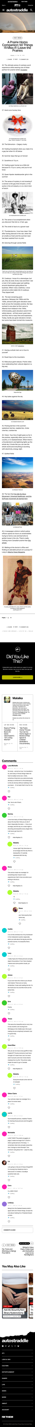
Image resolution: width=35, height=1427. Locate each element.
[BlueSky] (18, 1346)
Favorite (15, 59)
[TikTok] (9, 1346)
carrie (10, 1113)
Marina (10, 814)
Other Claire (12, 1094)
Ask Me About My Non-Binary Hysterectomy (14, 1311)
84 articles (25, 718)
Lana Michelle (13, 766)
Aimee (10, 975)
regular (31, 631)
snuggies (24, 70)
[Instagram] (3, 1346)
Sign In (3, 5)
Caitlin (10, 929)
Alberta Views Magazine (16, 552)
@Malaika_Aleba (17, 715)
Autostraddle (13, 1)
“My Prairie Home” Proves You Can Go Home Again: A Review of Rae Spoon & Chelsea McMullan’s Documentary (25, 736)
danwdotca (21, 346)
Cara (9, 1186)
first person (17, 38)
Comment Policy (28, 1424)
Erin (9, 1002)
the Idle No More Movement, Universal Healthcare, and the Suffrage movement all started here (17, 496)
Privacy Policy (21, 1424)
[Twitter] (12, 1346)
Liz (9, 1161)
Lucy (9, 953)
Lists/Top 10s (22, 631)
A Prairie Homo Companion (9, 631)
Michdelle (11, 1133)
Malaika (12, 55)
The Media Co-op (22, 712)
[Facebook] (6, 1346)
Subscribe (30, 5)
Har (9, 797)
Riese (21, 908)
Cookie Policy (14, 1424)
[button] (17, 258)
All (10, 617)
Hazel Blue (11, 1045)
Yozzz (10, 1019)
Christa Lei (7, 1316)
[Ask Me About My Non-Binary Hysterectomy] (15, 1295)
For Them (24, 1)
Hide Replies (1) (17, 837)
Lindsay (11, 1203)
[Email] (15, 1346)
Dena (10, 867)
